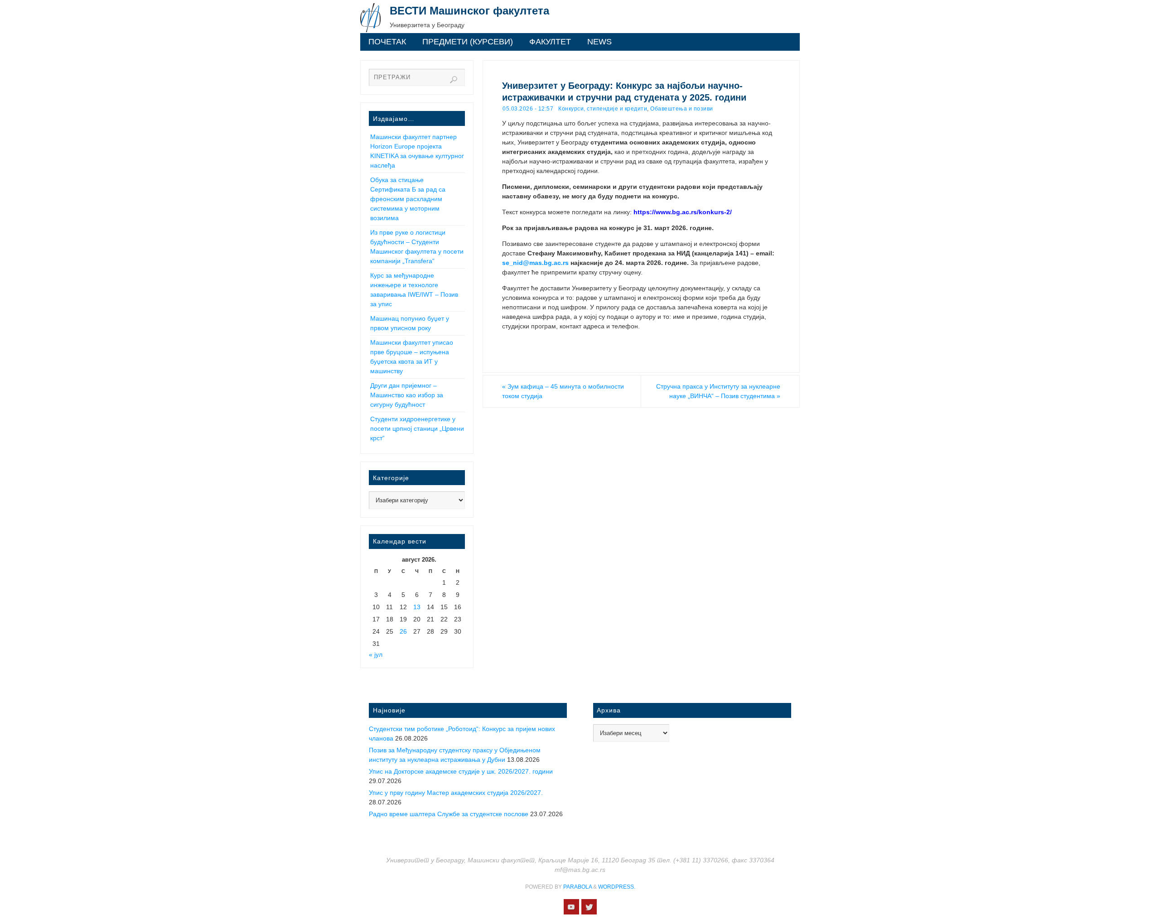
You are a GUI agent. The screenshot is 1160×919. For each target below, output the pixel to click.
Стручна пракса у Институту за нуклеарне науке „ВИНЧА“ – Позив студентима (718, 391)
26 (403, 631)
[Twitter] (589, 906)
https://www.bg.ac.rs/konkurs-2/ (682, 212)
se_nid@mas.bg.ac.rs (535, 262)
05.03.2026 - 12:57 (528, 109)
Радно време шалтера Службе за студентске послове (448, 814)
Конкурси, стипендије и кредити (602, 109)
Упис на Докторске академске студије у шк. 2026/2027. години (461, 771)
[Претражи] (453, 79)
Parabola (577, 887)
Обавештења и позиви (681, 109)
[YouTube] (571, 906)
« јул (375, 654)
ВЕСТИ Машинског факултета (469, 11)
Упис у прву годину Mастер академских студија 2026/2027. (456, 792)
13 (416, 607)
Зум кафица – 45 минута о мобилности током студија (563, 391)
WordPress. (616, 887)
